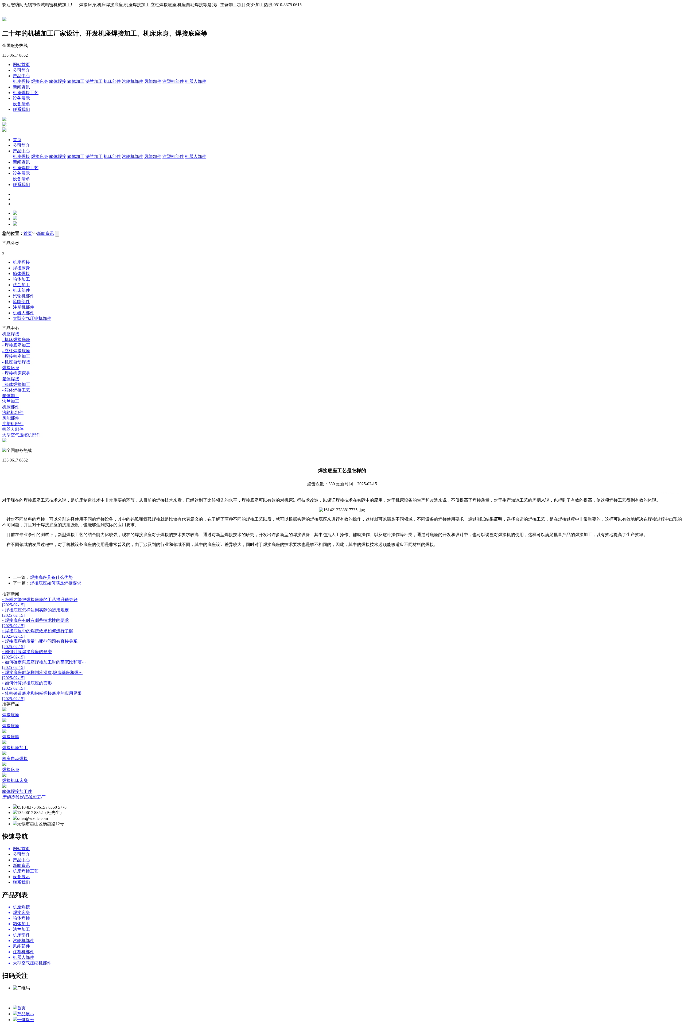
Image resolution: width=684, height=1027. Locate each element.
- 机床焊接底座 (16, 339)
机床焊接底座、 (280, 997)
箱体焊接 (57, 81)
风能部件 (152, 81)
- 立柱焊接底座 (16, 350)
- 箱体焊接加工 (16, 384)
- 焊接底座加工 (16, 345)
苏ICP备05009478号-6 (433, 997)
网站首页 (21, 64)
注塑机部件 (173, 81)
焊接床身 (39, 81)
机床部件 (112, 81)
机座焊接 (21, 81)
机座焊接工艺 (25, 92)
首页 (17, 139)
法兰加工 (94, 81)
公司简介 (21, 70)
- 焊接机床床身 (16, 373)
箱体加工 (75, 81)
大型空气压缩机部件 (32, 318)
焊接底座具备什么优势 (51, 577)
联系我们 (21, 109)
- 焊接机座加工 (16, 356)
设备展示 (21, 98)
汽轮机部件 (132, 81)
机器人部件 (195, 81)
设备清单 (21, 104)
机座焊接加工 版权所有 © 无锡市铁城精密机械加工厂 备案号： (354, 997)
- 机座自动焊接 (16, 362)
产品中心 (21, 75)
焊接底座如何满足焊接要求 (55, 583)
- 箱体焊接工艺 (16, 390)
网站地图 (463, 997)
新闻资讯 (21, 87)
